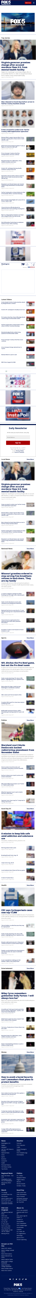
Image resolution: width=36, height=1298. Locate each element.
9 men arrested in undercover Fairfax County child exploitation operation (15, 130)
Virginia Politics (21, 1179)
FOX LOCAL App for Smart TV (22, 1216)
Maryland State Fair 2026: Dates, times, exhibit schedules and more (11, 161)
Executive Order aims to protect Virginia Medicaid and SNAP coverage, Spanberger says (12, 1103)
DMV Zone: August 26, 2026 (8, 362)
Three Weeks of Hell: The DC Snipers (7, 1230)
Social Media (20, 1227)
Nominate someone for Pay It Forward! (22, 1199)
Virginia (3, 1145)
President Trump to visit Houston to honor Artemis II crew (12, 630)
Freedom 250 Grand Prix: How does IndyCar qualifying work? (12, 703)
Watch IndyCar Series (7, 1259)
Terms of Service (19, 452)
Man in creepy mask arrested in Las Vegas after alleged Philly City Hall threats (12, 215)
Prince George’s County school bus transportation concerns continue (10, 153)
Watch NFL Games (6, 1248)
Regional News (7, 1173)
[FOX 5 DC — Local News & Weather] (6, 3)
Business (3, 1159)
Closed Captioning (21, 1239)
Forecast (19, 1143)
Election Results (21, 1184)
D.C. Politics (20, 1175)
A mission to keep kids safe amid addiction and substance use (17, 836)
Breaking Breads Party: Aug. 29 (9, 855)
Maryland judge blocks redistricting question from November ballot (11, 332)
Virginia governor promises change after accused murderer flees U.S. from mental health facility (15, 66)
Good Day (20, 1190)
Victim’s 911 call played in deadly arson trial (13, 309)
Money (3, 1052)
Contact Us (20, 1219)
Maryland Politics (21, 1177)
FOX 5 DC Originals (4, 1209)
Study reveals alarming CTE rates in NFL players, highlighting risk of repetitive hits (12, 678)
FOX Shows (4, 1196)
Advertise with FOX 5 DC (22, 1213)
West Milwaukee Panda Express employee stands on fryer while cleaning (12, 223)
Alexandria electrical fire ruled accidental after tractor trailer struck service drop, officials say (12, 177)
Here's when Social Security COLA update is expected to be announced (12, 1093)
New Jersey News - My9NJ (6, 1183)
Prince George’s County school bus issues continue (12, 340)
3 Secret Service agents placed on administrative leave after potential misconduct (10, 621)
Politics (4, 720)
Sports (3, 638)
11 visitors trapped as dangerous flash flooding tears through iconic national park (12, 594)
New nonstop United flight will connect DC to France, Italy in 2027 (13, 200)
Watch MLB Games (6, 1254)
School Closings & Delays (21, 1150)
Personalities (20, 1221)
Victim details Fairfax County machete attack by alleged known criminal (13, 302)
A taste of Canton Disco (7, 877)
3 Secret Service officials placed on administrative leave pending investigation (12, 208)
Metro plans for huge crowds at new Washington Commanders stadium (11, 687)
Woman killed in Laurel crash (9, 354)
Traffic (18, 1147)
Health (3, 885)
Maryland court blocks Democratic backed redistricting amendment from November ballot (12, 185)
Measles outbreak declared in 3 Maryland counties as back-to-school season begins (12, 942)
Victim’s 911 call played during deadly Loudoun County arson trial (11, 168)
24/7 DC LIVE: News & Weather (7, 1150)
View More (30, 459)
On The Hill (4, 1222)
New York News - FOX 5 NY (7, 1176)
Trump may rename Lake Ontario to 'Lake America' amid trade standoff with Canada (12, 1111)
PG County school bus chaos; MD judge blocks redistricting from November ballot (13, 317)
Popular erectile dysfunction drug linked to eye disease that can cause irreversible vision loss (12, 952)
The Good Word (5, 1228)
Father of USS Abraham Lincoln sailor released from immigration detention (11, 602)
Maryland (3, 1147)
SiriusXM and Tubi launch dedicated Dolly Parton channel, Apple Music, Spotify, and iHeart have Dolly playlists (12, 1010)
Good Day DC (6, 809)
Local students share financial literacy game (13, 870)
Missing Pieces (5, 1233)
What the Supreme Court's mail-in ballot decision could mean (12, 792)
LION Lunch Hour (21, 1192)
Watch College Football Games (7, 1251)
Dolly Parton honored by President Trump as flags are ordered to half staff (13, 146)
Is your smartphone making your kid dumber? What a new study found (10, 960)
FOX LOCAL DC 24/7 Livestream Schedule (7, 1202)
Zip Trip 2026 (20, 1202)
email (26, 1279)
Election (19, 1181)
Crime (3, 1155)
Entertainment (6, 968)
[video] (30, 304)
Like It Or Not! (5, 1218)
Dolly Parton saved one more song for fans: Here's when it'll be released (12, 1019)
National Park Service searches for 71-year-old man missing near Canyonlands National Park (13, 612)
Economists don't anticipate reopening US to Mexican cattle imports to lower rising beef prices (13, 1121)
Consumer (4, 1161)
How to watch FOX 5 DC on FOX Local (7, 1199)
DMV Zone (4, 1216)
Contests (19, 1229)
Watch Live (28, 2)
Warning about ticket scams (8, 847)
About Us (20, 1208)
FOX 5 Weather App (22, 1153)
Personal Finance (6, 1165)
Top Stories (4, 1169)
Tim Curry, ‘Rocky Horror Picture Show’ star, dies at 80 (13, 1027)
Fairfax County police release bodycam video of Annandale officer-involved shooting (13, 193)
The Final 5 (4, 1220)
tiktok (22, 1279)
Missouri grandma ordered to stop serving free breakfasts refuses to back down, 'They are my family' (16, 577)
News (3, 1141)
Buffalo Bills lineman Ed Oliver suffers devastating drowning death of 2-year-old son (12, 712)
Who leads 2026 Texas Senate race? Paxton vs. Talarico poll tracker (12, 784)
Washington (5, 264)
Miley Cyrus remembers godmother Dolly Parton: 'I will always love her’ (17, 996)
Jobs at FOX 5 (20, 1237)
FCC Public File (21, 1231)
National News (6, 549)
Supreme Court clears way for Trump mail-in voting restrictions (13, 801)
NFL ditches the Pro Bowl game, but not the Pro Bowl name (18, 664)
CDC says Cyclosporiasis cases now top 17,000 (16, 911)
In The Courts (5, 1224)
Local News (5, 459)
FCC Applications (21, 1233)
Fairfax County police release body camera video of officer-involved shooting (12, 325)
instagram (19, 1279)
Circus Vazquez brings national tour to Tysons (11, 347)
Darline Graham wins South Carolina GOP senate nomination (12, 776)
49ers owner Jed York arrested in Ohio (11, 695)
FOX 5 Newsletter (21, 1223)
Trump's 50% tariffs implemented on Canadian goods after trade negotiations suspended (12, 1130)
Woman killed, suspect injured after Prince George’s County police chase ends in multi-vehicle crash (13, 139)
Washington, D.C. (6, 1143)
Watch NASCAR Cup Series (6, 1256)
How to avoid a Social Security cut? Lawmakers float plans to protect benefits (12, 767)
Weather (20, 1141)
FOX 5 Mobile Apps (22, 1225)
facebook (13, 1279)
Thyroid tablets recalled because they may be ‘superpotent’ (12, 926)
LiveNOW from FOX (6, 1194)
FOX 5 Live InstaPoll (22, 1210)
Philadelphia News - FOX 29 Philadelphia (6, 1179)
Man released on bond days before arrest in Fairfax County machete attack (17, 103)
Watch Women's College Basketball (6, 1265)
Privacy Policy (20, 451)
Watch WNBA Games (7, 1268)
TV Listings (4, 1192)
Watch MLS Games (6, 1270)
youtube (10, 1279)
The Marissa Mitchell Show (7, 1213)
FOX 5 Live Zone (5, 1226)
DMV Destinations (22, 1194)
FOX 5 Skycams (21, 1145)
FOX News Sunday (6, 1167)
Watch (3, 1190)
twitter (16, 1279)
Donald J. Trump (21, 1186)
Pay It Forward (21, 1196)
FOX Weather (20, 1155)
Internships (20, 1235)
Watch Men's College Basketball (7, 1262)
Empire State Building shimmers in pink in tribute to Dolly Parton (12, 1044)
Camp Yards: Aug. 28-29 (7, 863)
